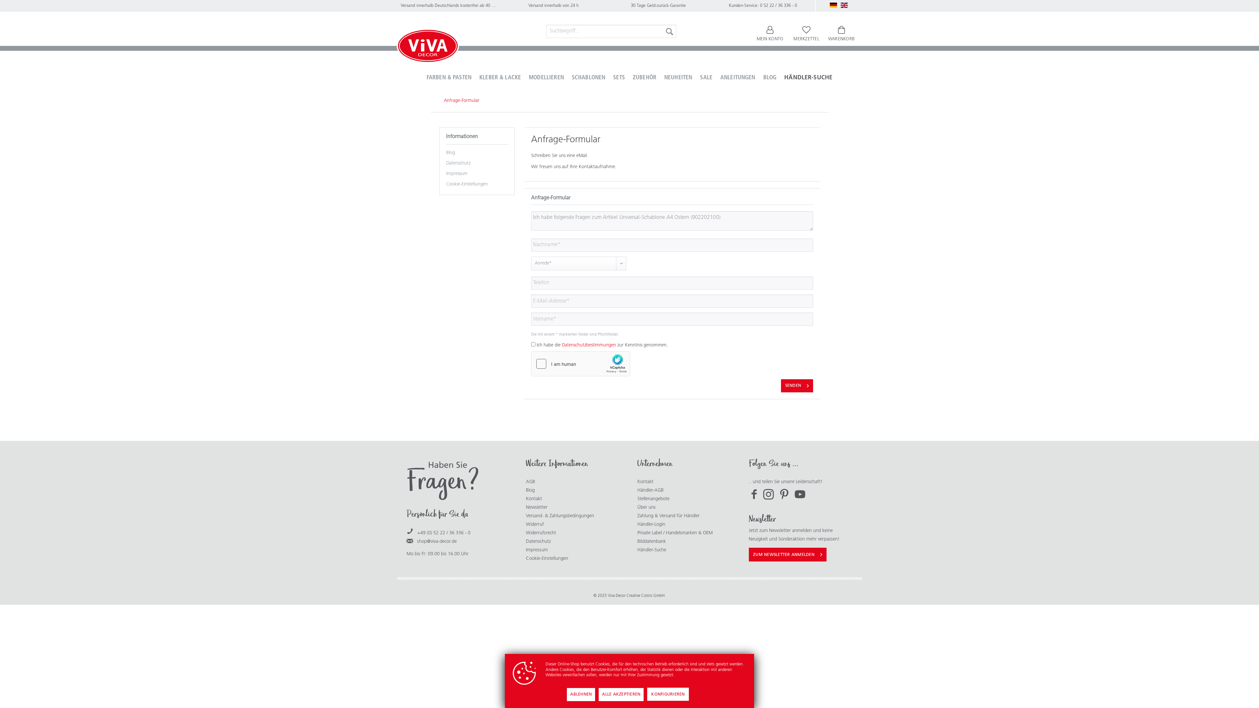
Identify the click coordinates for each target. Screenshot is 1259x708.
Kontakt (534, 499)
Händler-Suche (651, 550)
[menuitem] (611, 31)
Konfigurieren (668, 694)
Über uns (646, 507)
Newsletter (537, 507)
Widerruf (535, 524)
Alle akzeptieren (621, 694)
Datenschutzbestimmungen (589, 345)
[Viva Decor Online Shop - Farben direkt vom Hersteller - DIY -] (428, 47)
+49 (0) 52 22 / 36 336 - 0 (443, 533)
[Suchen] (669, 31)
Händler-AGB (650, 490)
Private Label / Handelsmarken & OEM (675, 533)
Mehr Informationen (693, 675)
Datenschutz (458, 163)
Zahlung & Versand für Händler (668, 516)
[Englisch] (844, 5)
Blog (450, 152)
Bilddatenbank (651, 541)
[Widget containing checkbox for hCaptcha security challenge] (580, 363)
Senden (793, 386)
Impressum (457, 173)
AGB (530, 482)
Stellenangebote (653, 499)
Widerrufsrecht (541, 533)
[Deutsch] (833, 5)
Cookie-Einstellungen (467, 184)
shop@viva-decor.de (437, 541)
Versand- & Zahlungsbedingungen (560, 516)
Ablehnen (581, 694)
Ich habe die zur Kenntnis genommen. (602, 345)
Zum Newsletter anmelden (783, 555)
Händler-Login (651, 524)
